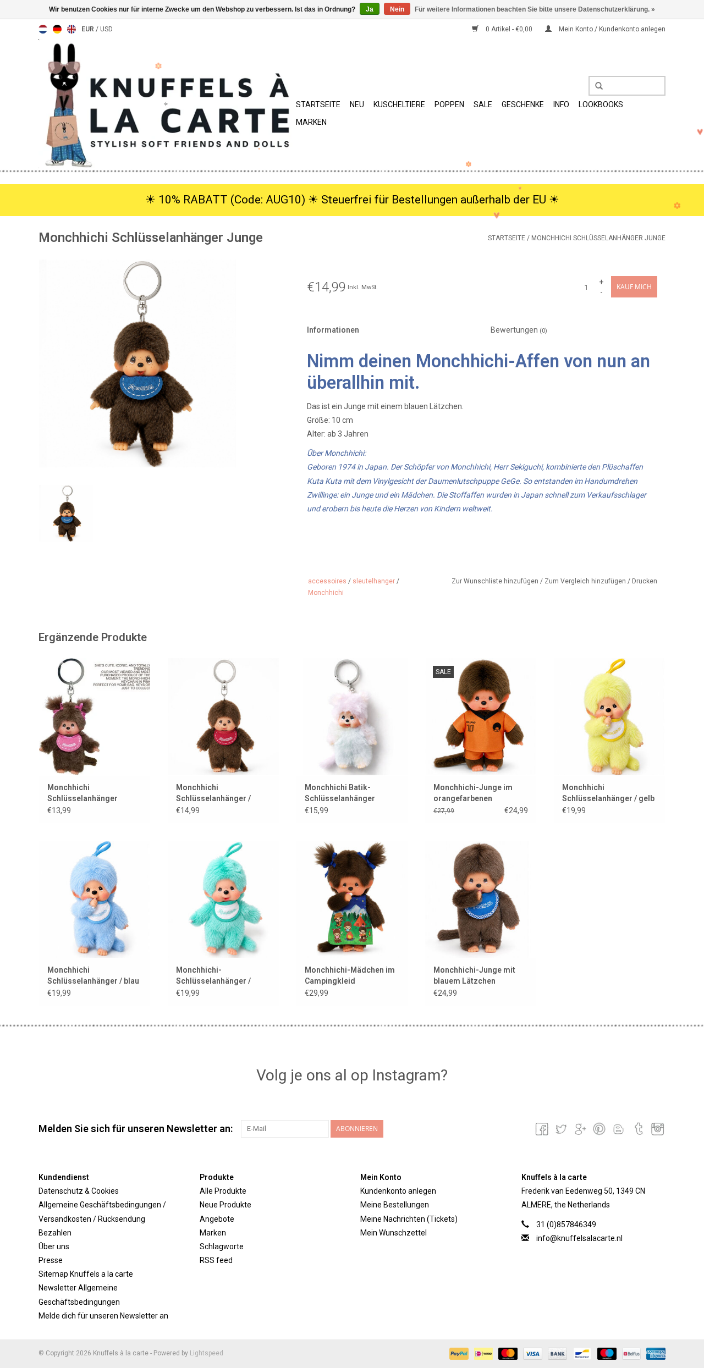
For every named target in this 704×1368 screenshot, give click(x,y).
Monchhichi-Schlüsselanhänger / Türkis (213, 976)
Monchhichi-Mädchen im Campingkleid (350, 975)
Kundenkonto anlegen (398, 1191)
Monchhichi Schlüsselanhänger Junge (598, 238)
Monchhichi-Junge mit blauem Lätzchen (474, 975)
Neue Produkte (225, 1204)
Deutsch (57, 29)
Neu (357, 104)
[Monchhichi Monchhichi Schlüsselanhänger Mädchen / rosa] (94, 716)
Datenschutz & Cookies (78, 1191)
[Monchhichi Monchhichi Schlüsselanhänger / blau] (94, 899)
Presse (50, 1260)
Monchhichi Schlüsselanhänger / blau (93, 975)
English (71, 29)
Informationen (333, 330)
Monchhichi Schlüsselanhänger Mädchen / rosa (82, 793)
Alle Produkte (223, 1191)
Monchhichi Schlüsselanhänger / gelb (608, 793)
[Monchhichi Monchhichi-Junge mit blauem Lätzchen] (481, 899)
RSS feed (216, 1260)
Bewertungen (519, 330)
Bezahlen (55, 1232)
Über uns (53, 1246)
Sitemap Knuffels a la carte (85, 1274)
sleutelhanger (374, 581)
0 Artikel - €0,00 (509, 29)
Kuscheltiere (399, 104)
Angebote (217, 1219)
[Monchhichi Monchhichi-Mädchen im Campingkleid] (352, 899)
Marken (311, 122)
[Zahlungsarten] (458, 1353)
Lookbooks (601, 104)
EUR (88, 29)
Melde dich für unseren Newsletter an (103, 1315)
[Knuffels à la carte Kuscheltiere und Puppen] (165, 103)
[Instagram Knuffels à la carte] (657, 1129)
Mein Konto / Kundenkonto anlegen (611, 29)
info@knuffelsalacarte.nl (579, 1238)
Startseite (318, 104)
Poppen (449, 104)
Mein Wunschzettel (393, 1232)
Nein (397, 9)
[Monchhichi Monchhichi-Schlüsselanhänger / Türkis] (223, 899)
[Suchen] (595, 86)
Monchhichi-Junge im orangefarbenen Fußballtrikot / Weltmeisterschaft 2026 (476, 793)
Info (561, 104)
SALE (483, 104)
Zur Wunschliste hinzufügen (496, 581)
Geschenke (523, 104)
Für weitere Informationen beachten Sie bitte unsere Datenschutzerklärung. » (535, 9)
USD (106, 29)
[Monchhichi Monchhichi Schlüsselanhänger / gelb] (609, 716)
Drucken (644, 581)
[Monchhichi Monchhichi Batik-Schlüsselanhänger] (352, 716)
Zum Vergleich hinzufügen (586, 581)
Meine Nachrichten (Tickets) (409, 1219)
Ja (369, 9)
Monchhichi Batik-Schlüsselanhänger (340, 793)
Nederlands (42, 29)
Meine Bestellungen (394, 1204)
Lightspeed (206, 1353)
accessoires (327, 581)
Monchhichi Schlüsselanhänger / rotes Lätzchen (213, 793)
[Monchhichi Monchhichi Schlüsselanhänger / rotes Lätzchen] (223, 716)
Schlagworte (222, 1246)
